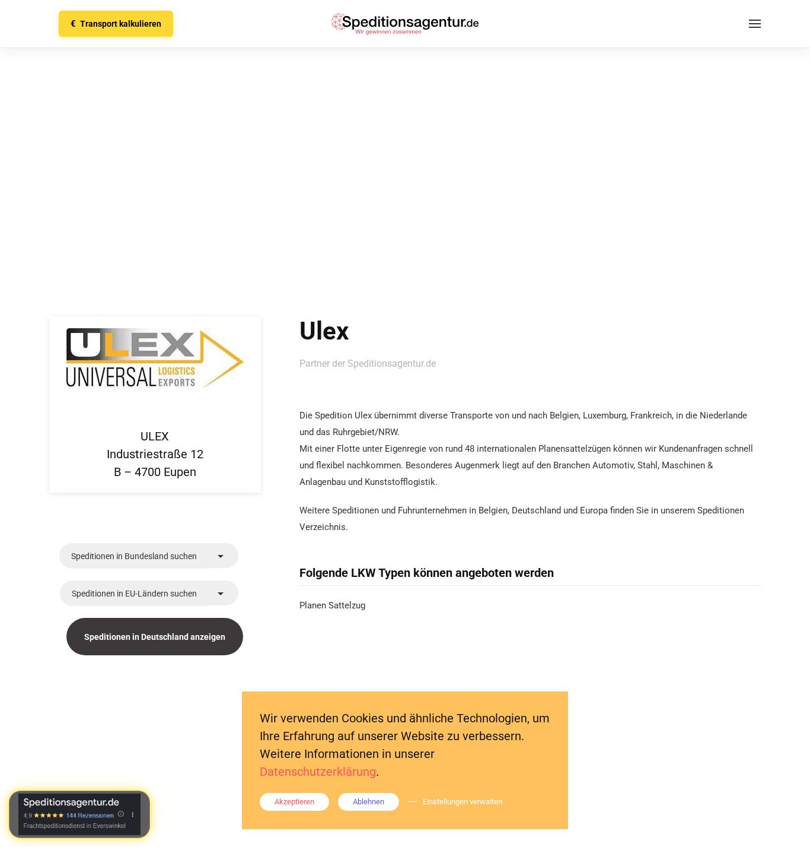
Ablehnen (368, 801)
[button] (755, 23)
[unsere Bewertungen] (79, 814)
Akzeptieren (294, 801)
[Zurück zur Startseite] (405, 23)
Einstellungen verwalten (462, 801)
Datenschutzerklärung (318, 771)
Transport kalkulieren (116, 23)
